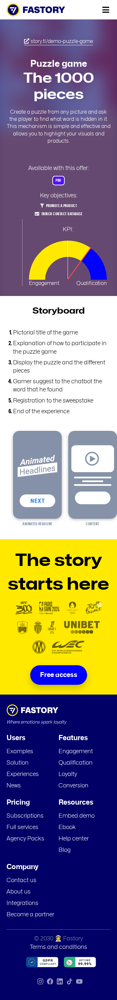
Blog (64, 850)
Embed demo (76, 816)
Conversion (73, 786)
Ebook (67, 827)
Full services (22, 827)
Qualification (75, 763)
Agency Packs (25, 839)
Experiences (22, 774)
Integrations (22, 903)
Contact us (21, 880)
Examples (19, 751)
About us (18, 892)
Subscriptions (25, 816)
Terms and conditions (58, 947)
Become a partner (30, 915)
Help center (73, 839)
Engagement (75, 751)
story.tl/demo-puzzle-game (61, 41)
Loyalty (67, 774)
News (13, 786)
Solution (17, 763)
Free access (58, 675)
